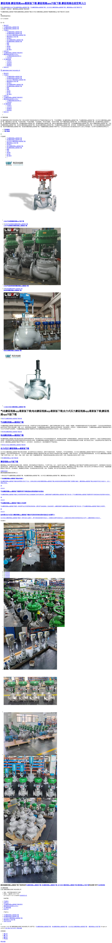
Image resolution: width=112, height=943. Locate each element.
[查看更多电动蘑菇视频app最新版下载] (11, 431)
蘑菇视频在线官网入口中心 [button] (11, 99)
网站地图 (19, 928)
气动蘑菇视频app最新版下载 (14, 76)
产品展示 (6, 901)
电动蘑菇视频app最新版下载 (14, 78)
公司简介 (9, 105)
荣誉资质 (9, 110)
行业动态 (9, 102)
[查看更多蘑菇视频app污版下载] (9, 458)
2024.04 (3, 488)
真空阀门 (9, 83)
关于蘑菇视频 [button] (7, 104)
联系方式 (6, 112)
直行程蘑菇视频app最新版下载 (15, 84)
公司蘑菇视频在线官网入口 (14, 100)
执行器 (8, 92)
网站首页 (6, 73)
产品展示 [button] (6, 75)
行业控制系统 (101, 885)
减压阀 (8, 91)
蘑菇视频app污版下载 (12, 81)
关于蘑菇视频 (7, 907)
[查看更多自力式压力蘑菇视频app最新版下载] (13, 444)
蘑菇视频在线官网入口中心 (11, 906)
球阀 (8, 89)
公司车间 (9, 107)
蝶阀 (8, 87)
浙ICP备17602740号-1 (11, 928)
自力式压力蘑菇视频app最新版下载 (16, 79)
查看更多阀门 (4, 471)
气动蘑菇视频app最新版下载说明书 (13, 97)
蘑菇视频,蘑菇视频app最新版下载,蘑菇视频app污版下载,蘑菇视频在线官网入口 (43, 3)
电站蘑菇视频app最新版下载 (14, 86)
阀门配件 (9, 94)
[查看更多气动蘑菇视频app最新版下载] (11, 418)
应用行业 (6, 95)
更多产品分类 (7, 921)
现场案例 (9, 108)
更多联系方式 (23, 895)
